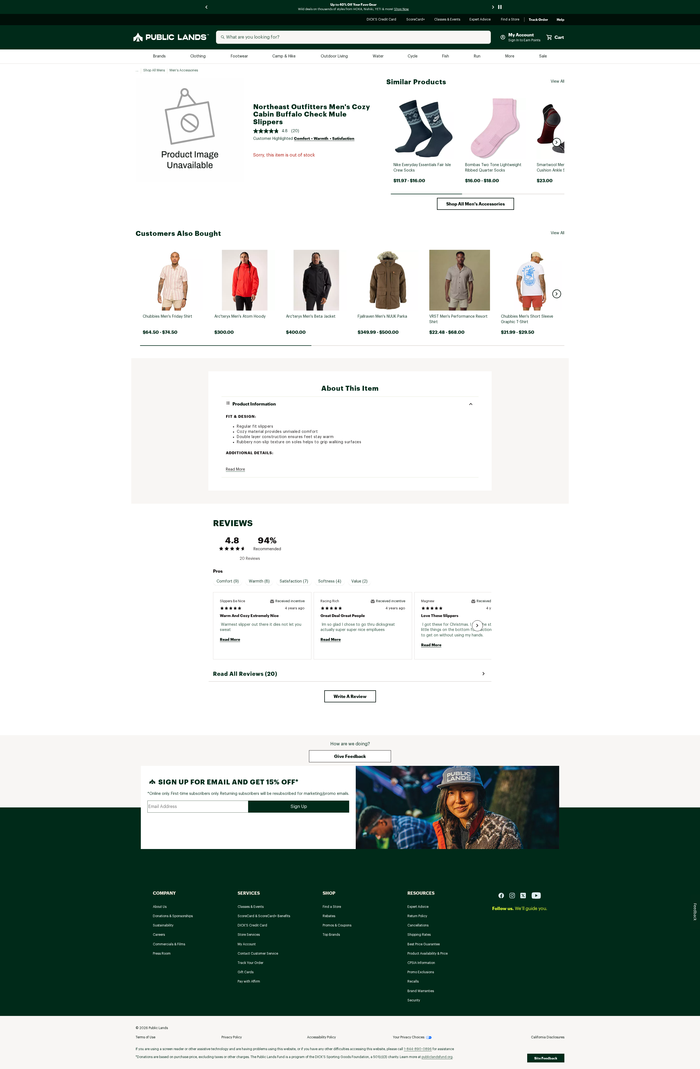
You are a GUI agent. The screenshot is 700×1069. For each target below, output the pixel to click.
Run (478, 56)
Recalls (413, 981)
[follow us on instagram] (514, 895)
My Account (247, 944)
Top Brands (331, 934)
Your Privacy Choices (408, 1037)
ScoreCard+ (415, 20)
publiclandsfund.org (437, 1057)
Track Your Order (250, 962)
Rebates (329, 916)
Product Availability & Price (427, 953)
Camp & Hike (284, 56)
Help (560, 20)
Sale (543, 56)
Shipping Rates (419, 934)
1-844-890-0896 (418, 1049)
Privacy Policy (231, 1037)
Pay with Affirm (249, 981)
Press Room (162, 953)
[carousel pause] (500, 7)
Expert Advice (480, 20)
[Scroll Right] (477, 625)
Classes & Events (447, 20)
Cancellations (417, 925)
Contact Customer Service (258, 953)
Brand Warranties (420, 991)
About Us (160, 906)
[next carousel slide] (493, 7)
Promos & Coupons (337, 925)
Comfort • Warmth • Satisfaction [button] (324, 138)
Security (413, 1000)
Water (378, 56)
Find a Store (510, 20)
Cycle (413, 56)
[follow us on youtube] (536, 895)
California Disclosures (547, 1037)
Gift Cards (245, 972)
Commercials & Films (169, 944)
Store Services (249, 934)
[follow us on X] (525, 895)
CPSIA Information (421, 962)
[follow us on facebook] (503, 895)
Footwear (240, 56)
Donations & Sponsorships (173, 916)
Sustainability (163, 925)
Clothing (198, 56)
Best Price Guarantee (423, 944)
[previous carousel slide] (206, 7)
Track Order (538, 20)
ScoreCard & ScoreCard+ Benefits (264, 916)
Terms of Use (145, 1037)
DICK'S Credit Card (382, 20)
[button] (556, 142)
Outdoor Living (335, 56)
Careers (159, 934)
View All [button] (557, 81)
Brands (160, 56)
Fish (446, 56)
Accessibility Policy (321, 1037)
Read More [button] (235, 469)
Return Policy (417, 916)
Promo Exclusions (420, 972)
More (510, 56)
